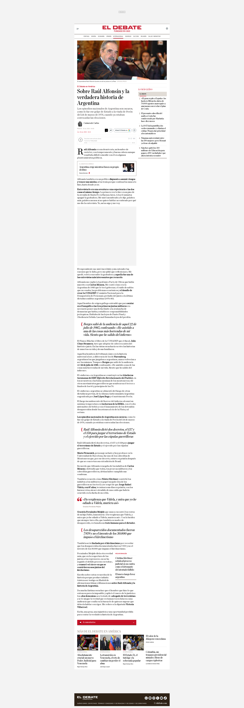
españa (93, 36)
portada (86, 36)
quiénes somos (82, 703)
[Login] (167, 28)
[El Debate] (122, 27)
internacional (118, 36)
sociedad (128, 36)
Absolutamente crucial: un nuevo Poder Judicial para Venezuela (86, 659)
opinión (108, 36)
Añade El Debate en (121, 130)
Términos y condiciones (106, 703)
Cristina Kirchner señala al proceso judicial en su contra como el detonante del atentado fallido (125, 564)
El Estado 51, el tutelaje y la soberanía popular (132, 658)
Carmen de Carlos (91, 123)
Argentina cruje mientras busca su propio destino (99, 168)
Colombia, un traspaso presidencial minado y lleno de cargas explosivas (156, 656)
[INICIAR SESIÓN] (167, 28)
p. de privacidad (119, 703)
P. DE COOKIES (129, 703)
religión (143, 36)
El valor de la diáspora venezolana (156, 637)
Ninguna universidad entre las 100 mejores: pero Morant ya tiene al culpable (153, 140)
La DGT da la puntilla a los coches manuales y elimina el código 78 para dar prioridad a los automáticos (153, 130)
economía (101, 36)
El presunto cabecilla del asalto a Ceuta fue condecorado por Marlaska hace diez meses (152, 117)
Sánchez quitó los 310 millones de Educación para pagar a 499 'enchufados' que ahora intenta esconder (153, 152)
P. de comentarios (140, 703)
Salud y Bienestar (154, 36)
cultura (136, 36)
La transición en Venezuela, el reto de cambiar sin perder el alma (110, 659)
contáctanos (92, 703)
